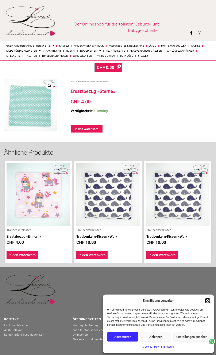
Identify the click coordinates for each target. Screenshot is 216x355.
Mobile (195, 45)
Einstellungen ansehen (191, 337)
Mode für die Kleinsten (21, 50)
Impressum (167, 346)
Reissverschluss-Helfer (146, 50)
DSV (156, 346)
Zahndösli (126, 55)
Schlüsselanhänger (180, 50)
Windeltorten (105, 55)
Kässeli (64, 45)
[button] (207, 301)
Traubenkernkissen (55, 55)
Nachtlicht (53, 50)
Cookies (147, 346)
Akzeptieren (122, 337)
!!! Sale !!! (143, 55)
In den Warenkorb (86, 129)
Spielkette (13, 55)
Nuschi (70, 50)
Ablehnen (155, 337)
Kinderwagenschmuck (89, 45)
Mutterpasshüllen (173, 45)
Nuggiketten (88, 50)
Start (72, 81)
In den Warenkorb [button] (22, 255)
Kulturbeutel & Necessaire (126, 45)
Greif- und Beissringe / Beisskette (28, 45)
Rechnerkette (115, 50)
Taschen (31, 55)
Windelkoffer (82, 55)
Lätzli (152, 45)
